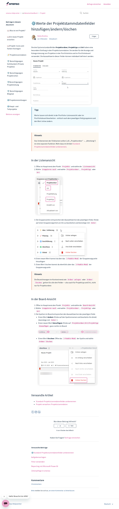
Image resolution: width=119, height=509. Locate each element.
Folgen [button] (94, 36)
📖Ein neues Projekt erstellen (15, 38)
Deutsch (107, 504)
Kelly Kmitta (42, 36)
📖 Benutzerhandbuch (30, 13)
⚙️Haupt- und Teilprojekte (12, 107)
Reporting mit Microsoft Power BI (44, 466)
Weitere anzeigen (13, 114)
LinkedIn (39, 412)
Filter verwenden (38, 462)
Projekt (42, 13)
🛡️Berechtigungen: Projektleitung (15, 83)
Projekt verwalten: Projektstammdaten (52, 404)
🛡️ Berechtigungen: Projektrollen (15, 74)
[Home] (17, 5)
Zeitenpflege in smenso (40, 471)
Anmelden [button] (107, 4)
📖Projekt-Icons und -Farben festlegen (16, 47)
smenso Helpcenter (13, 13)
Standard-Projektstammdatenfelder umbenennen (56, 401)
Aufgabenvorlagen (38, 457)
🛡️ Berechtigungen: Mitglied (15, 92)
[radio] (59, 426)
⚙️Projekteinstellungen (17, 100)
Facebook (32, 412)
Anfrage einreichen (94, 4)
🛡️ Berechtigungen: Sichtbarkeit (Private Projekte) (15, 64)
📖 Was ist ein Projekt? (16, 30)
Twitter (36, 412)
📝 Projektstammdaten (16, 55)
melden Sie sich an (41, 491)
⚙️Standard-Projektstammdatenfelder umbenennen (52, 452)
